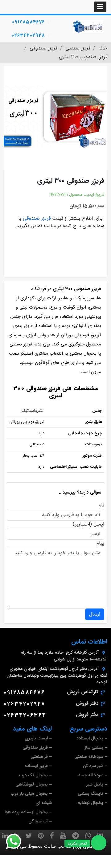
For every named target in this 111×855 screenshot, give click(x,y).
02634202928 (28, 35)
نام (101, 505)
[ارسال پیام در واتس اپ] (17, 841)
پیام (100, 543)
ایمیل (98, 524)
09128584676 (28, 22)
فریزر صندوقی (37, 218)
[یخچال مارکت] (88, 26)
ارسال (94, 614)
